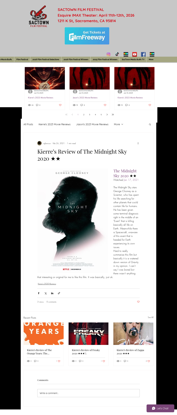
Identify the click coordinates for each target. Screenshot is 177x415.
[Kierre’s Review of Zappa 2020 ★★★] (133, 333)
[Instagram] (108, 54)
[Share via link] (59, 293)
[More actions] (138, 143)
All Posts (28, 124)
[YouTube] (134, 54)
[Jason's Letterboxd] (152, 54)
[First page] (66, 114)
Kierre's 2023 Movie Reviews (40, 97)
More (117, 124)
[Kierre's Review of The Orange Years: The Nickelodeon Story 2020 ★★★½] (44, 333)
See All (150, 317)
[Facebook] (143, 54)
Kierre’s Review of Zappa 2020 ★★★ (130, 351)
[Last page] (112, 114)
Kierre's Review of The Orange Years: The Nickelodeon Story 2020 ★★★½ (40, 351)
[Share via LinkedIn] (52, 293)
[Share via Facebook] (38, 293)
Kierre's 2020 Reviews (47, 283)
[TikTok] (117, 54)
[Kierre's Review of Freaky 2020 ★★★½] (89, 333)
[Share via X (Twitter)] (45, 293)
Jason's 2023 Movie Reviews (85, 97)
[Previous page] (72, 114)
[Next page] (107, 114)
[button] (150, 124)
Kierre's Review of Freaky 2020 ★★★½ (86, 351)
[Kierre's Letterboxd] (126, 54)
